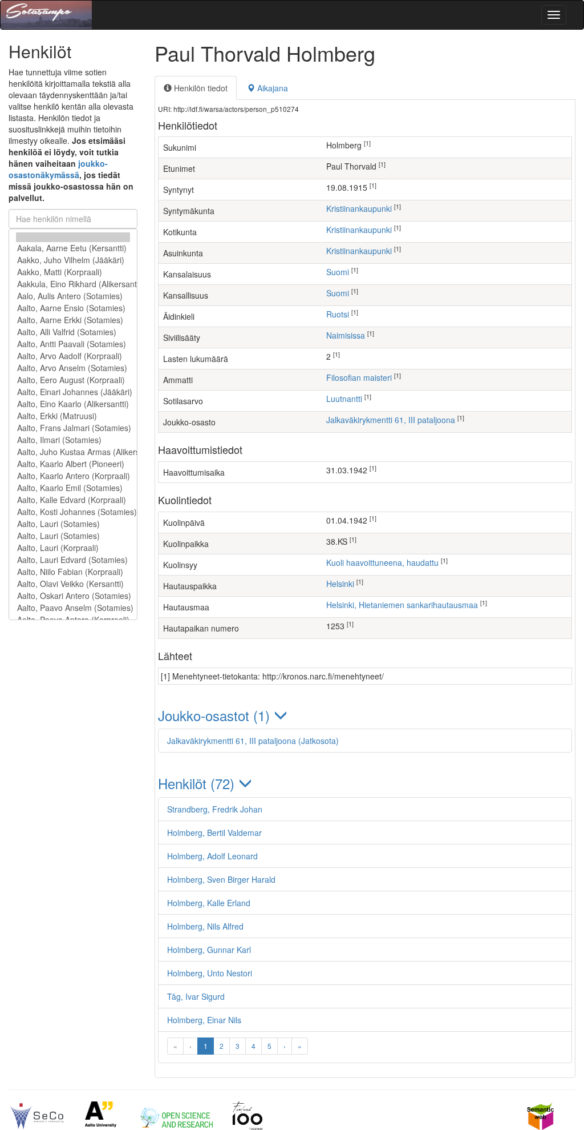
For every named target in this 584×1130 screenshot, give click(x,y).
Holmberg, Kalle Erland (208, 902)
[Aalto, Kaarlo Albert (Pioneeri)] (73, 464)
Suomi (337, 272)
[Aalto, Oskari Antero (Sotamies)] (73, 596)
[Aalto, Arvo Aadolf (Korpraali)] (73, 356)
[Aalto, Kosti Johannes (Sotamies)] (73, 512)
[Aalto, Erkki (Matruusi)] (73, 416)
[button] (365, 715)
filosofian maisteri (359, 377)
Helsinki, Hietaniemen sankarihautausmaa (402, 604)
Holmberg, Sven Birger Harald (221, 879)
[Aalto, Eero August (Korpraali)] (73, 380)
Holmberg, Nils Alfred (205, 926)
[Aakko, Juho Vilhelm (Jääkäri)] (73, 260)
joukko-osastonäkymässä (58, 169)
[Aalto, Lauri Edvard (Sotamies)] (73, 560)
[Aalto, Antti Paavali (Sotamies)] (73, 344)
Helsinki (340, 583)
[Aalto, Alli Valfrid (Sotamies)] (73, 332)
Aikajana (271, 88)
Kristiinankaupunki (359, 208)
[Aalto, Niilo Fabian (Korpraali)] (73, 572)
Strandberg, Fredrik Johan (214, 809)
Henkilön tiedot (200, 88)
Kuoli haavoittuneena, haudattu (382, 562)
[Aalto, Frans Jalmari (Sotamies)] (73, 428)
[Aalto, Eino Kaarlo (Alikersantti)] (73, 404)
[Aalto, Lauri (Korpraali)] (73, 548)
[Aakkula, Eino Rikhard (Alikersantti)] (73, 284)
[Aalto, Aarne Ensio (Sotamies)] (73, 308)
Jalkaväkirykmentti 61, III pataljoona (390, 419)
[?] (73, 237)
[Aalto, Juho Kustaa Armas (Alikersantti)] (73, 452)
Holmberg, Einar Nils (204, 1020)
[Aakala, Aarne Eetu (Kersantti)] (73, 248)
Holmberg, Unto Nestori (209, 973)
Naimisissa (345, 335)
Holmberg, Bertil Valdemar (214, 832)
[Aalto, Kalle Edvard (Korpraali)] (73, 500)
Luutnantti (344, 398)
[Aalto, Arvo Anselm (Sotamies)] (73, 368)
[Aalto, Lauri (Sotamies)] (73, 524)
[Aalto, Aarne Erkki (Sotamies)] (73, 320)
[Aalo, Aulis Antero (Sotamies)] (73, 296)
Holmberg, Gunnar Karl (209, 949)
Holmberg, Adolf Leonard (212, 856)
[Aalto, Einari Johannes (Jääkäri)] (73, 392)
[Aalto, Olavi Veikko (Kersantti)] (73, 584)
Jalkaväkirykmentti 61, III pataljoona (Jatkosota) (253, 740)
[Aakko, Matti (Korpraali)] (73, 272)
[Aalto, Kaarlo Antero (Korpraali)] (73, 476)
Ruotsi (337, 314)
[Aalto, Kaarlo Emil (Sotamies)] (73, 488)
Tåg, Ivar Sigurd (196, 996)
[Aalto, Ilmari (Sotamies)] (73, 440)
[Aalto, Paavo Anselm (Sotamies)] (73, 608)
